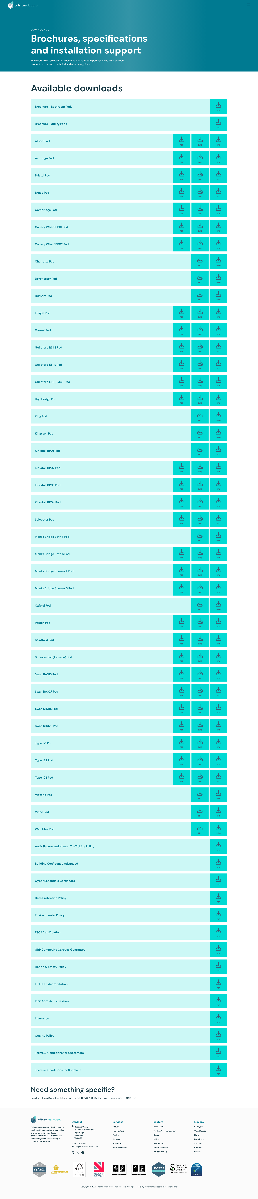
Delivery (116, 1139)
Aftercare (117, 1143)
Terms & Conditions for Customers (59, 1053)
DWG (200, 145)
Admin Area (103, 1187)
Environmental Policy (50, 915)
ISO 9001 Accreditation (51, 984)
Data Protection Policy (50, 898)
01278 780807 (89, 1098)
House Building (160, 1151)
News (196, 1135)
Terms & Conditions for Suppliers (58, 1070)
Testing (116, 1135)
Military (156, 1139)
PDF (218, 111)
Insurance (42, 1018)
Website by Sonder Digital (166, 1187)
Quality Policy (44, 1035)
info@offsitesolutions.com (58, 1098)
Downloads (199, 1139)
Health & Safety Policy (50, 967)
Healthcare (158, 1143)
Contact (198, 1147)
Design (116, 1126)
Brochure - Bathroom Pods (53, 106)
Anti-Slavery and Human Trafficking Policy (64, 846)
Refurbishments (120, 1147)
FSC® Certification (47, 932)
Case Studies (200, 1131)
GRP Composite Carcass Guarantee (60, 949)
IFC (218, 145)
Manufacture (118, 1131)
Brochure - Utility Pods (51, 124)
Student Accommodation (164, 1131)
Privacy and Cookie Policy (120, 1187)
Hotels (156, 1135)
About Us (198, 1143)
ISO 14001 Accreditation (52, 1001)
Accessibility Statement (143, 1187)
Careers (197, 1151)
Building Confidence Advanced (56, 863)
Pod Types (198, 1126)
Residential (158, 1126)
